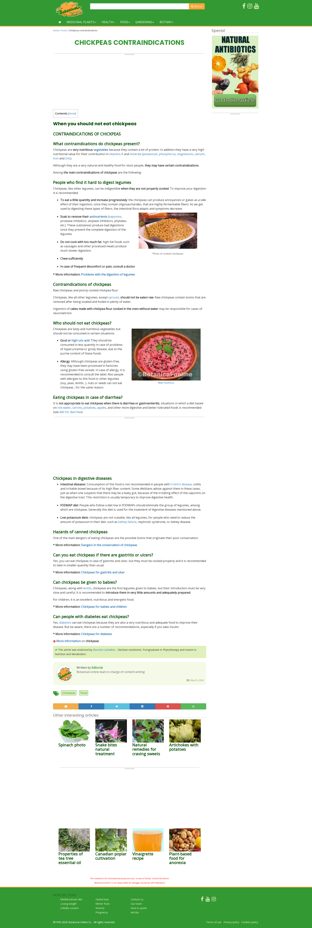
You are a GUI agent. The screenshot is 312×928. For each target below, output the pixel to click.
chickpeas (68, 693)
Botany (166, 22)
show (72, 113)
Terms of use (214, 922)
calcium (199, 154)
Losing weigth (68, 903)
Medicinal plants (80, 22)
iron (56, 158)
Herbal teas (102, 899)
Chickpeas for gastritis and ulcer (103, 572)
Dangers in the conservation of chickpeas (109, 545)
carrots (77, 408)
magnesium (185, 154)
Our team (136, 903)
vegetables (101, 150)
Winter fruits (103, 903)
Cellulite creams (69, 908)
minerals (136, 154)
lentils (87, 588)
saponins (115, 217)
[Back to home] (60, 22)
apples (101, 408)
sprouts (113, 297)
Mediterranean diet (71, 899)
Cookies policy (249, 922)
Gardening (143, 22)
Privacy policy (231, 922)
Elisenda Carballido (104, 649)
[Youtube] (207, 900)
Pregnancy (102, 912)
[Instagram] (214, 900)
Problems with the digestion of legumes (108, 274)
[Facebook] (202, 900)
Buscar (198, 6)
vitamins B (116, 154)
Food (124, 22)
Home (56, 30)
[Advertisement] (130, 80)
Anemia (100, 908)
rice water (64, 408)
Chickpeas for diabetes (96, 634)
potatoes (89, 408)
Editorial (97, 668)
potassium (150, 154)
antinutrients (98, 217)
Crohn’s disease (181, 484)
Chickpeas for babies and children (104, 607)
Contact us (137, 899)
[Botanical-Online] (70, 9)
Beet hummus (166, 382)
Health (107, 22)
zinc (67, 158)
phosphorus (167, 154)
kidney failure (127, 522)
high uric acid (80, 340)
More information (68, 641)
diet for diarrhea (70, 412)
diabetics (65, 623)
